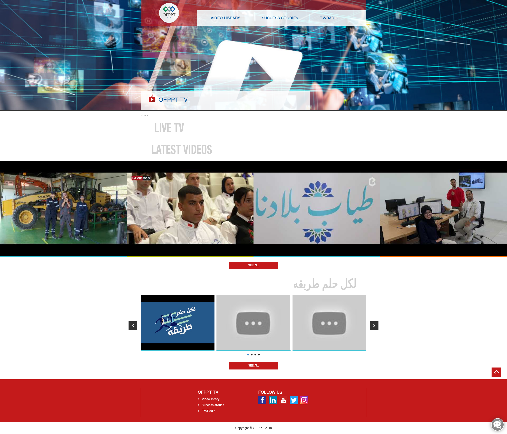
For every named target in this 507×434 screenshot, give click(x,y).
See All (253, 265)
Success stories (280, 18)
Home (144, 115)
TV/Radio (329, 18)
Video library (225, 18)
